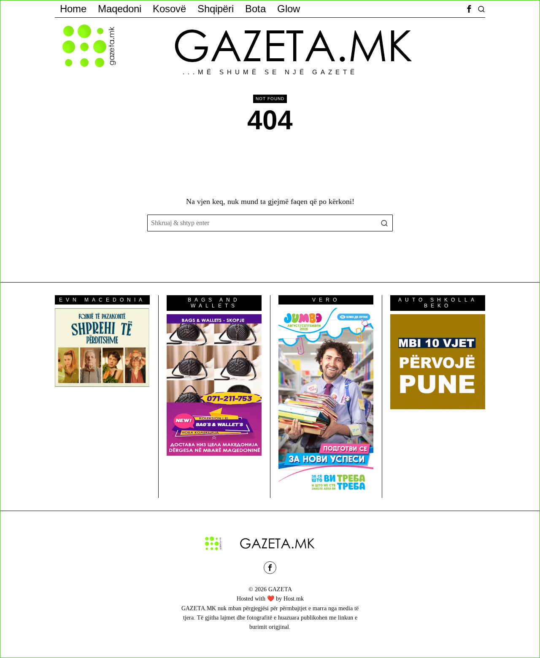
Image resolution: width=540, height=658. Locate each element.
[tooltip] (469, 9)
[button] (384, 223)
